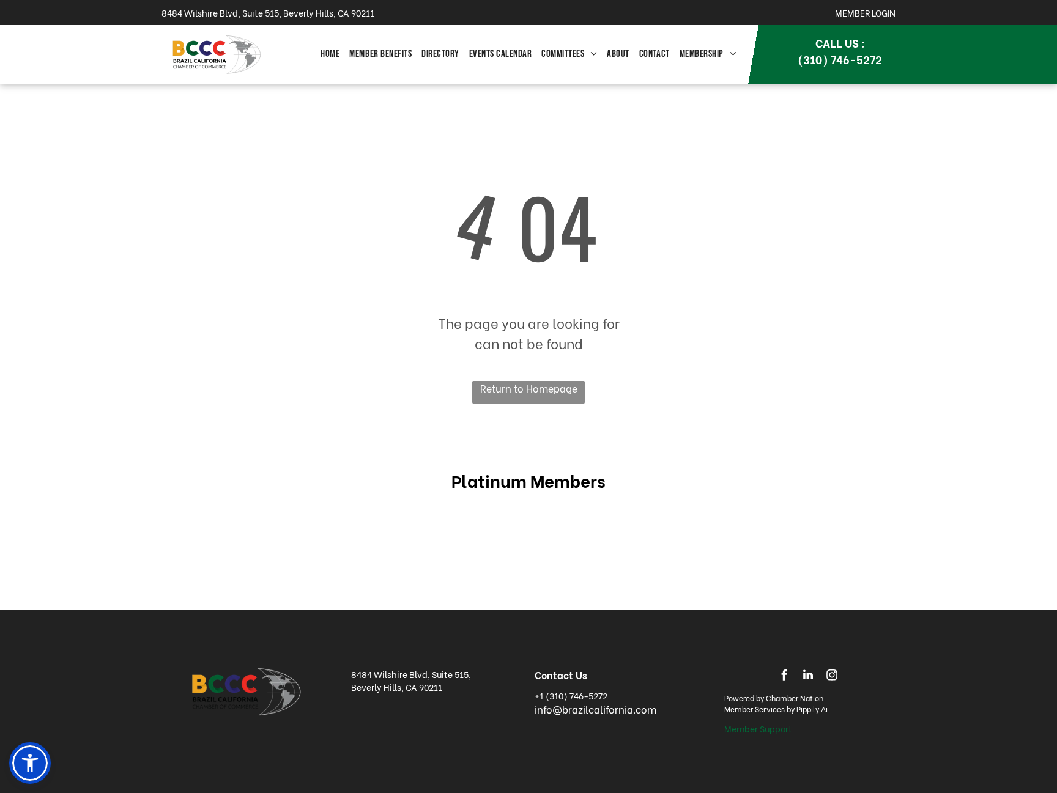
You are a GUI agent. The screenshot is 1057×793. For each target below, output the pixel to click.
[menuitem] (330, 54)
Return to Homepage (528, 388)
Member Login (865, 12)
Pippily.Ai (812, 709)
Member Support (758, 728)
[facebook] (784, 676)
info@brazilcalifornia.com (595, 709)
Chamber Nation (794, 698)
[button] (30, 763)
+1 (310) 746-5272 (571, 695)
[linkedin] (808, 676)
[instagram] (831, 676)
